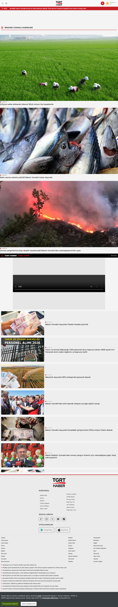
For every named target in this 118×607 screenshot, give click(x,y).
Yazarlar (95, 559)
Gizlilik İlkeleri (70, 497)
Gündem (3, 559)
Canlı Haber (4, 543)
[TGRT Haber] (59, 3)
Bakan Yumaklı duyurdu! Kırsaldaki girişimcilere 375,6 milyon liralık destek (79, 430)
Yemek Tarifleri (97, 561)
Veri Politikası (70, 504)
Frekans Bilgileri (45, 503)
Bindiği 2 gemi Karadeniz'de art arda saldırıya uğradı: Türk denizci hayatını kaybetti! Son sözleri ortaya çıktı (35, 567)
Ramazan (96, 540)
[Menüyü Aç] (6, 3)
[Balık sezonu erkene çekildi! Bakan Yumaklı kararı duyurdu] (59, 141)
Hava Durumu (5, 561)
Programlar (96, 537)
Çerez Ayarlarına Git (28, 604)
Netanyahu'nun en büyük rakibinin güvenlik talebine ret (19, 565)
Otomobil (71, 559)
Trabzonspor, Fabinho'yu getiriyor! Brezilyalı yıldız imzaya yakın (22, 583)
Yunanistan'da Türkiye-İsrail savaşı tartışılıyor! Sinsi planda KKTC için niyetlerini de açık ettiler (30, 586)
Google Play (48, 530)
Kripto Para (71, 543)
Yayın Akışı (96, 556)
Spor (94, 551)
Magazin (70, 548)
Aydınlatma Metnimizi (50, 598)
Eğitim (3, 551)
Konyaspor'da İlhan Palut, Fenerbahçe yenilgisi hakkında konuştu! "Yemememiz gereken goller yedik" (33, 578)
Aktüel (3, 537)
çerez (39, 596)
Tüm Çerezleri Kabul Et (10, 604)
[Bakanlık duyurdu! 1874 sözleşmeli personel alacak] (22, 376)
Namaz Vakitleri (73, 556)
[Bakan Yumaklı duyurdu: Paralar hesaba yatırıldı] (22, 323)
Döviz (2, 545)
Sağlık (95, 543)
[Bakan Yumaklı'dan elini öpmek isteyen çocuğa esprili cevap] (22, 402)
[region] (59, 599)
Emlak (3, 556)
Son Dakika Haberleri (99, 548)
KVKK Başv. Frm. (71, 510)
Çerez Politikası (44, 506)
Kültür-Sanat (72, 540)
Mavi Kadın (71, 551)
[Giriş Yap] (103, 3)
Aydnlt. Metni (70, 507)
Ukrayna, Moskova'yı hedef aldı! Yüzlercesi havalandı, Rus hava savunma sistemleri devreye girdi (31, 581)
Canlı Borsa (4, 540)
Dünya (3, 548)
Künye (42, 498)
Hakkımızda (43, 495)
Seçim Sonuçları (98, 545)
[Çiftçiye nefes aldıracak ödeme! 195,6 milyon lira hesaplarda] (59, 68)
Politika (70, 561)
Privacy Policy (70, 499)
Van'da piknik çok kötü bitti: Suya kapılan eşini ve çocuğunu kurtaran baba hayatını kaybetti (31, 575)
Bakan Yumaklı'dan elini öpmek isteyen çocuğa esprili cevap (72, 404)
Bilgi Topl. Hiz (70, 502)
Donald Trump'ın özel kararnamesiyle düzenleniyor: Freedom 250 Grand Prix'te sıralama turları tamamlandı (34, 589)
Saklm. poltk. (43, 508)
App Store (64, 530)
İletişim (42, 500)
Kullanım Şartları (71, 494)
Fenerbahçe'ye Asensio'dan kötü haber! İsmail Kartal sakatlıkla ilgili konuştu (37, 8)
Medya (70, 553)
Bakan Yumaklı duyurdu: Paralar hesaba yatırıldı (66, 324)
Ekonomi (4, 553)
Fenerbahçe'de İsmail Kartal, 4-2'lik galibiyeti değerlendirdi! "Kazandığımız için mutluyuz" (29, 573)
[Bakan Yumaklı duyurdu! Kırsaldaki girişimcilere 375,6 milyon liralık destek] (22, 429)
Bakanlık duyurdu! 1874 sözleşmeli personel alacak (68, 377)
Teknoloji (96, 553)
